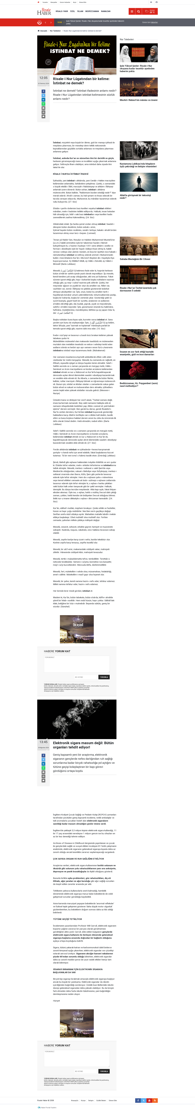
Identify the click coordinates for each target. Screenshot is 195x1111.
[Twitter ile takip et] (143, 1100)
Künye (83, 1101)
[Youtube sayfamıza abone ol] (149, 1100)
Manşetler (54, 2)
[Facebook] (43, 91)
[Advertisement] (26, 66)
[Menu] (132, 11)
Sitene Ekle (82, 2)
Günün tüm (150, 22)
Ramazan (105, 11)
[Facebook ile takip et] (138, 1100)
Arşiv (74, 2)
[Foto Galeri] (156, 2)
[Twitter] (43, 95)
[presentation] (45, 22)
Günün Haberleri (65, 2)
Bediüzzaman (92, 11)
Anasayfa (74, 1101)
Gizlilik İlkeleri (101, 1101)
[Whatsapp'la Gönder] (43, 104)
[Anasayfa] (38, 2)
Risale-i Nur (62, 11)
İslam (80, 11)
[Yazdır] (43, 112)
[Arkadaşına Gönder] (43, 108)
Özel (72, 11)
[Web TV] (151, 2)
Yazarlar (45, 2)
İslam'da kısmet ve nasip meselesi (79, 22)
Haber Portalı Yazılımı (48, 1108)
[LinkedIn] (43, 100)
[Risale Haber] (44, 11)
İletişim (91, 1101)
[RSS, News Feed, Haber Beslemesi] (155, 1100)
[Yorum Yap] (43, 116)
